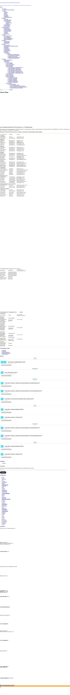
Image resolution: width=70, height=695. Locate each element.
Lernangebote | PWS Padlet (12, 77)
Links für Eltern (6, 49)
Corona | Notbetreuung (12, 84)
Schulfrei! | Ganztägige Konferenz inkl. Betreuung (18, 398)
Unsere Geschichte (7, 26)
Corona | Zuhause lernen (10, 75)
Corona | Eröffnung (9, 62)
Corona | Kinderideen (9, 74)
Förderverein (4, 491)
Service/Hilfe (6, 51)
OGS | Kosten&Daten (7, 37)
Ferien (3, 488)
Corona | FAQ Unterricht (10, 64)
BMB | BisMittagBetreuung (8, 38)
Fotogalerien (8, 53)
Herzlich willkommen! (5, 352)
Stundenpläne (6, 16)
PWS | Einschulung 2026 (10, 372)
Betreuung (3, 34)
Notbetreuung (4, 505)
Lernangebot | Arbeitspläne (12, 79)
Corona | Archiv (8, 83)
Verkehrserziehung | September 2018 (14, 57)
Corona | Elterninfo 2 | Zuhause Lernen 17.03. (15, 72)
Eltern (3, 483)
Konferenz (3, 500)
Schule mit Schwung (5, 27)
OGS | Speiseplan (7, 36)
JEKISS (3, 495)
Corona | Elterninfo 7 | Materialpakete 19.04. (15, 67)
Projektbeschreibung (7, 29)
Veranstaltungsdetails (6, 375)
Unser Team (6, 19)
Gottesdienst (6, 493)
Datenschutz (2, 685)
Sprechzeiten (6, 15)
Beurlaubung (6, 47)
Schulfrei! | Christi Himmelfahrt (13, 409)
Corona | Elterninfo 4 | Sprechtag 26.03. (14, 70)
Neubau (5, 11)
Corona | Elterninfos (9, 66)
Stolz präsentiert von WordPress (9, 685)
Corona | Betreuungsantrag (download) (16, 87)
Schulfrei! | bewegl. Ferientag (13, 417)
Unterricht (4, 519)
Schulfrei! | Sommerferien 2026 (16, 362)
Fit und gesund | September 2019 (13, 54)
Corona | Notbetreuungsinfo (14, 85)
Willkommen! (4, 8)
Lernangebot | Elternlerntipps (13, 82)
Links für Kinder (7, 60)
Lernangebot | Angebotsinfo (12, 78)
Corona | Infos (6, 61)
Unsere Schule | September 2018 (13, 58)
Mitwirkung (4, 40)
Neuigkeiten (6, 12)
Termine (5, 13)
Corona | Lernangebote (10, 76)
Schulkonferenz (6, 43)
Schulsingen (3, 513)
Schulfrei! (5, 511)
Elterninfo (3, 44)
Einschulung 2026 (7, 45)
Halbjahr (3, 494)
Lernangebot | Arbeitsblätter (12, 80)
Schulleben (4, 18)
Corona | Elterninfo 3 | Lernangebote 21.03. (15, 71)
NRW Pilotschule (7, 28)
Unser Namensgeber (7, 24)
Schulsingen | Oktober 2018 (12, 56)
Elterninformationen (7, 50)
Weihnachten (4, 523)
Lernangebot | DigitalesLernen (13, 81)
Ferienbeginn (3, 489)
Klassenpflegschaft (6, 499)
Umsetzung (6, 32)
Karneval (3, 496)
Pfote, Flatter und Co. (7, 31)
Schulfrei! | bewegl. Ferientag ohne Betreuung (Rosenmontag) (21, 383)
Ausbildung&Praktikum (8, 17)
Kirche (4, 497)
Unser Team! (8, 21)
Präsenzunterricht (4, 506)
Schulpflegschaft (6, 42)
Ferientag (4, 490)
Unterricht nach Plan (4, 520)
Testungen (3, 517)
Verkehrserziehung (4, 521)
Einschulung (4, 482)
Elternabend (5, 484)
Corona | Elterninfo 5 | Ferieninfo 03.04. (14, 69)
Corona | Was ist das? (9, 73)
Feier (3, 487)
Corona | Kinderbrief (9, 63)
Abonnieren (3, 472)
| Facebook (2, 461)
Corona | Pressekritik (9, 65)
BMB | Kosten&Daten (7, 39)
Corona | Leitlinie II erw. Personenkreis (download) (18, 86)
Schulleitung (4, 512)
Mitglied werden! (9, 22)
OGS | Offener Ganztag (8, 35)
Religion (4, 509)
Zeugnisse (3, 524)
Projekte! (7, 23)
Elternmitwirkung (7, 41)
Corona (3, 481)
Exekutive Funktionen (7, 30)
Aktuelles (3, 10)
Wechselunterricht (4, 522)
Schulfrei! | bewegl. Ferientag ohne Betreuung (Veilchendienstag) (23, 390)
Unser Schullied (6, 25)
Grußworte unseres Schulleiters (9, 9)
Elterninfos (6, 14)
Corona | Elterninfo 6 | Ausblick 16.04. (14, 68)
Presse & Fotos (6, 52)
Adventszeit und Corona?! (6, 353)
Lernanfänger (3, 501)
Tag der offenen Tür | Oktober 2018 (14, 55)
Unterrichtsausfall (7, 48)
